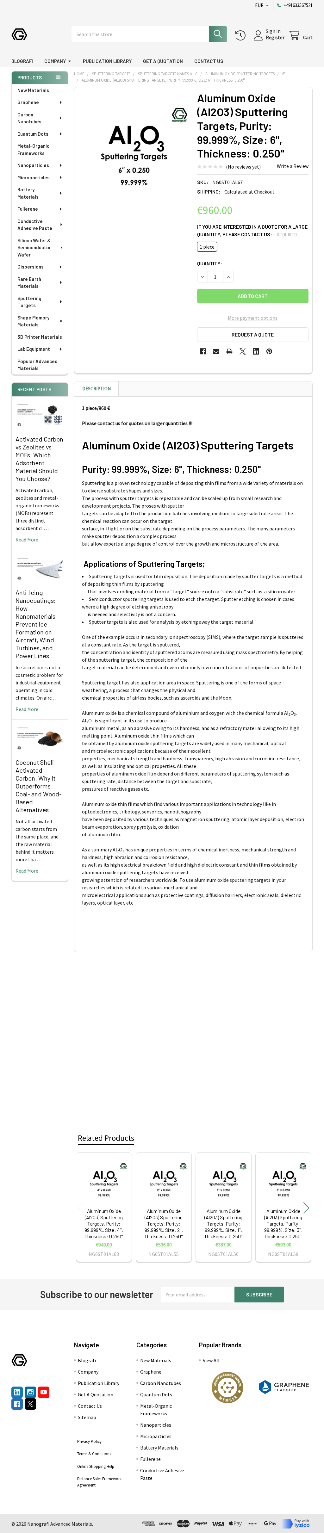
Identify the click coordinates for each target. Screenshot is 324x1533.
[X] (242, 351)
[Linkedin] (256, 351)
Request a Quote (253, 334)
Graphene (28, 102)
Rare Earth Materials (29, 282)
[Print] (229, 351)
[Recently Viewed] (241, 35)
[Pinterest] (269, 351)
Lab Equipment (33, 349)
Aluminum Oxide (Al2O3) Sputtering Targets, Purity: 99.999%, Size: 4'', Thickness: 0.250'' (103, 1223)
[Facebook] (203, 351)
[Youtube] (43, 1392)
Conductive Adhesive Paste (34, 224)
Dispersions (30, 266)
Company (55, 61)
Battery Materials (28, 193)
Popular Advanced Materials (37, 364)
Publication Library (107, 61)
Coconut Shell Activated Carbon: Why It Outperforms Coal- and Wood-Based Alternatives (39, 785)
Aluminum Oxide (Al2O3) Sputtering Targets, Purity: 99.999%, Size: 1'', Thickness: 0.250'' (223, 1223)
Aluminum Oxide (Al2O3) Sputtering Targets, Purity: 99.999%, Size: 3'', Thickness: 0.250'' (283, 1223)
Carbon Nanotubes (29, 118)
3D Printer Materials (39, 337)
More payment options (252, 318)
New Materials (33, 90)
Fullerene (27, 209)
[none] (134, 147)
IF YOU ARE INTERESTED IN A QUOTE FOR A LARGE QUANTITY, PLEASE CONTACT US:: (252, 230)
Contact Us (208, 61)
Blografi (22, 61)
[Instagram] (30, 1392)
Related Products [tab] (106, 1138)
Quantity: (209, 263)
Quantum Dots (32, 134)
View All (211, 1360)
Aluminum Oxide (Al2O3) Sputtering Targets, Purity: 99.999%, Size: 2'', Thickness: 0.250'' (163, 1223)
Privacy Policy (89, 1441)
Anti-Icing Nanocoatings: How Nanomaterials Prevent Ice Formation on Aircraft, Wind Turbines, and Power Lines (36, 624)
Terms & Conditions (94, 1453)
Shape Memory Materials (33, 321)
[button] (227, 1387)
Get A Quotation (163, 61)
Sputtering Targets (29, 301)
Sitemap (87, 1417)
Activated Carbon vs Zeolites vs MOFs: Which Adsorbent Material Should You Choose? (39, 458)
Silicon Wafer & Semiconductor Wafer (34, 247)
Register (275, 37)
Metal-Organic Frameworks (33, 149)
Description (96, 389)
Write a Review (292, 166)
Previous (80, 1208)
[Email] (216, 351)
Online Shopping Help (95, 1466)
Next (306, 1208)
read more (27, 539)
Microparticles (33, 177)
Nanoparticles (33, 165)
